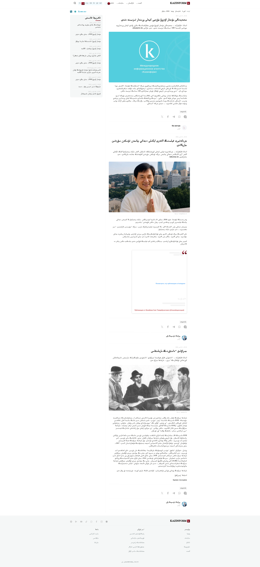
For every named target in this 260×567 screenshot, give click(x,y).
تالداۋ (112, 3)
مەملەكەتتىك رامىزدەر (137, 543)
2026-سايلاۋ (165, 12)
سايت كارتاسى (94, 534)
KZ (101, 3)
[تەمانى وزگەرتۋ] (107, 3)
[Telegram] (173, 117)
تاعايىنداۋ (178, 12)
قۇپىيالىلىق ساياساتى (137, 538)
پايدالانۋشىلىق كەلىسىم (137, 534)
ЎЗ (80, 3)
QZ (97, 3)
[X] (162, 117)
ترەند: (188, 11)
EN (91, 3)
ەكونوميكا (187, 547)
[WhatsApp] (179, 117)
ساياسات (187, 538)
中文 (86, 3)
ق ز (83, 3)
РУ (94, 3)
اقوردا (183, 12)
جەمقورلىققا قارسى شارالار (136, 547)
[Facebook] (168, 117)
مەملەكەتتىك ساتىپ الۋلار (136, 551)
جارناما (96, 543)
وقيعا (172, 12)
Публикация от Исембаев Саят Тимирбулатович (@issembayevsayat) (159, 310)
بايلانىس (96, 538)
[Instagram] (185, 117)
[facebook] (96, 522)
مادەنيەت (183, 112)
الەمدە (188, 551)
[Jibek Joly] (81, 12)
